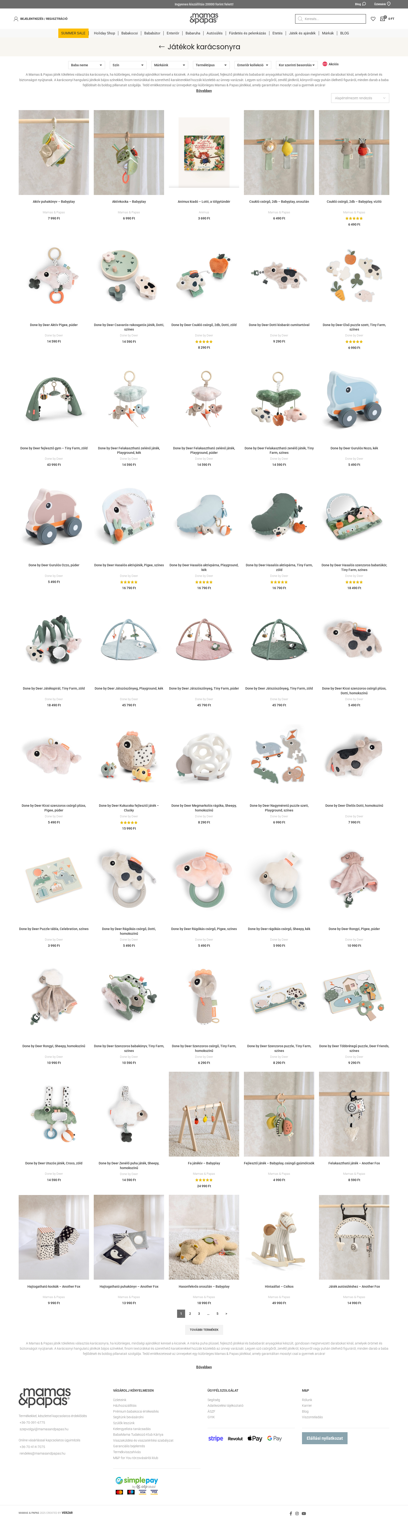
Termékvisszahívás (127, 1452)
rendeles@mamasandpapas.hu (42, 1453)
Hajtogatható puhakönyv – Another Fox (129, 1286)
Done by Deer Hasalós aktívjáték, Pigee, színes (129, 565)
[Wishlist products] (373, 19)
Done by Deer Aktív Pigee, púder (54, 325)
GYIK (211, 1417)
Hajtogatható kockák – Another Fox (53, 1286)
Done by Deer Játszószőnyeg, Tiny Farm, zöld (279, 688)
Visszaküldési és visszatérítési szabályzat (143, 1440)
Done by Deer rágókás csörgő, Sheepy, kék (279, 929)
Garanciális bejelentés (129, 1446)
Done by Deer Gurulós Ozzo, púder (54, 565)
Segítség (214, 1400)
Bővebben (204, 91)
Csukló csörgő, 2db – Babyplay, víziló (354, 201)
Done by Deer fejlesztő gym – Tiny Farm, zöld (54, 448)
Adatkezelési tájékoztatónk (237, 1491)
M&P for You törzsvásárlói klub (135, 1458)
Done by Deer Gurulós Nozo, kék (354, 448)
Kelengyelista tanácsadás (132, 1429)
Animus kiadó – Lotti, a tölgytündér (204, 201)
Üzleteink (119, 1400)
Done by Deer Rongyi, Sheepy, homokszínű (53, 1046)
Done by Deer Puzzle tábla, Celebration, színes (54, 929)
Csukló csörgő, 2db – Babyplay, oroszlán (279, 201)
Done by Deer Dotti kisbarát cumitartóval (279, 325)
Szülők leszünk (124, 1423)
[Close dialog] (397, 1412)
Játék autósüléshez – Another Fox (354, 1286)
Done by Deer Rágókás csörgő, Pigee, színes (204, 929)
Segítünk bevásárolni (128, 1417)
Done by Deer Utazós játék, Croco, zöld (53, 1163)
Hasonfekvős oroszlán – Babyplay (204, 1286)
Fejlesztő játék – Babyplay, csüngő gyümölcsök (279, 1163)
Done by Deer (54, 335)
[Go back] (162, 47)
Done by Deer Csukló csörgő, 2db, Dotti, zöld (204, 325)
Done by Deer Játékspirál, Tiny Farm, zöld (54, 688)
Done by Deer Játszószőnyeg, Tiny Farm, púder (204, 688)
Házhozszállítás (124, 1405)
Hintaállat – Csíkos (279, 1286)
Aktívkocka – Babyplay (129, 201)
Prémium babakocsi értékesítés (136, 1411)
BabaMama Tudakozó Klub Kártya (138, 1434)
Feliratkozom (265, 1500)
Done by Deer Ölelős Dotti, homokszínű (354, 805)
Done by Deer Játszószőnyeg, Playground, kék (129, 688)
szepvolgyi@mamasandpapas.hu (44, 1429)
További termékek (204, 1330)
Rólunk (307, 1400)
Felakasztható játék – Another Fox (354, 1163)
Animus (204, 212)
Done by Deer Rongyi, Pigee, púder (354, 929)
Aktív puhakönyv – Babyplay (54, 201)
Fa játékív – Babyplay (204, 1163)
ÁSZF (211, 1411)
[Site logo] (204, 18)
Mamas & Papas (54, 212)
